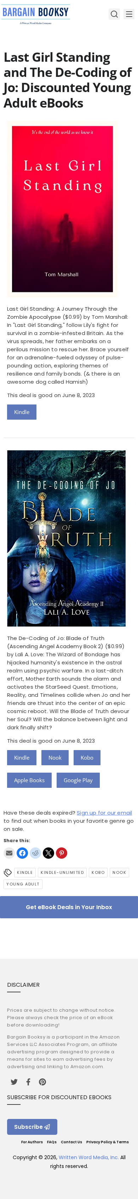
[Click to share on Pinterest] (61, 853)
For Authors (32, 1142)
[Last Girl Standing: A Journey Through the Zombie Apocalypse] (62, 295)
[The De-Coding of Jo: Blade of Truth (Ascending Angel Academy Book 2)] (66, 624)
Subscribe (28, 1127)
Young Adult (23, 884)
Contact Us (71, 1142)
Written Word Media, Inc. (89, 1157)
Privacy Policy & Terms (107, 1142)
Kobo (87, 757)
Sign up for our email (104, 812)
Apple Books (29, 780)
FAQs (52, 1142)
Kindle (21, 411)
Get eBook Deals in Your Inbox (69, 907)
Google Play (78, 780)
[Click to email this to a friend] (9, 853)
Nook (55, 757)
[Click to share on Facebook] (22, 853)
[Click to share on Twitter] (48, 853)
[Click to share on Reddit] (35, 853)
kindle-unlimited (62, 872)
